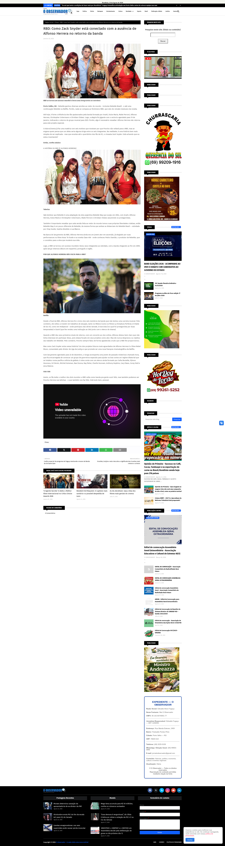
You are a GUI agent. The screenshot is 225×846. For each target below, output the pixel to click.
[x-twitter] (156, 790)
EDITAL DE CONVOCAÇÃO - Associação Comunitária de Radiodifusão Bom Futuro (167, 569)
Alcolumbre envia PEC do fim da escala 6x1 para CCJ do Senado (69, 815)
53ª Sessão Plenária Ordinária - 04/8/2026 (166, 284)
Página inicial (49, 22)
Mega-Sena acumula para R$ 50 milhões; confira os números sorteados (117, 805)
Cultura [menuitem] (120, 11)
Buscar (163, 41)
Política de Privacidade (174, 842)
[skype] (161, 790)
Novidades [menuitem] (128, 11)
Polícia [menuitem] (92, 11)
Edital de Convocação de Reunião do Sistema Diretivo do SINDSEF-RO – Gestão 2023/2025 (167, 611)
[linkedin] (179, 790)
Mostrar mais (175, 227)
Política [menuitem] (85, 11)
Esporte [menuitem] (139, 11)
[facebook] (150, 790)
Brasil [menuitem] (146, 11)
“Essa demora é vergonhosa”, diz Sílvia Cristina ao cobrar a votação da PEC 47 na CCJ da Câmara (117, 817)
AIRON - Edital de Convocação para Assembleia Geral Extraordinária (167, 600)
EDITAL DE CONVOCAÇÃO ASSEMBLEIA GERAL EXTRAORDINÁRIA (167, 579)
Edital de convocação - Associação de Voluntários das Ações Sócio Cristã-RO (168, 622)
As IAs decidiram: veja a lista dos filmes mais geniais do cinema (122, 492)
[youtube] (173, 790)
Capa (154, 842)
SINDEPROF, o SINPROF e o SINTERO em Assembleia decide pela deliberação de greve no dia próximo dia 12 (116, 830)
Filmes (57, 22)
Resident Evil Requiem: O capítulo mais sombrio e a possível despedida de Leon (92, 493)
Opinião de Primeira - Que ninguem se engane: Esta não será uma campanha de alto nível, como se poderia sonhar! (168, 489)
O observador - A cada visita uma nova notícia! (72, 842)
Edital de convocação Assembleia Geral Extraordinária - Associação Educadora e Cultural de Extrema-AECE (162, 550)
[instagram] (167, 790)
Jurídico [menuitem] (168, 11)
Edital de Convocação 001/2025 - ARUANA (166, 632)
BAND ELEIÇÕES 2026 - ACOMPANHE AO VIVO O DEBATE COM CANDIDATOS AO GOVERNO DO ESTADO (162, 267)
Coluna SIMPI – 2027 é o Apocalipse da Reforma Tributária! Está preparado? (168, 499)
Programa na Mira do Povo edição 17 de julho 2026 (167, 294)
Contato (161, 842)
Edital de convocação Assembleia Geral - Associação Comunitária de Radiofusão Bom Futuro (167, 590)
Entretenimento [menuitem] (110, 11)
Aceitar (190, 840)
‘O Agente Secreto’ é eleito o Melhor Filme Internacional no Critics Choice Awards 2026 (57, 493)
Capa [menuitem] (78, 11)
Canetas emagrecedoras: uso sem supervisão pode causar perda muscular (70, 826)
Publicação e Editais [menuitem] (156, 11)
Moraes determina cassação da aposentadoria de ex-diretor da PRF (68, 805)
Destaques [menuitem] (100, 11)
